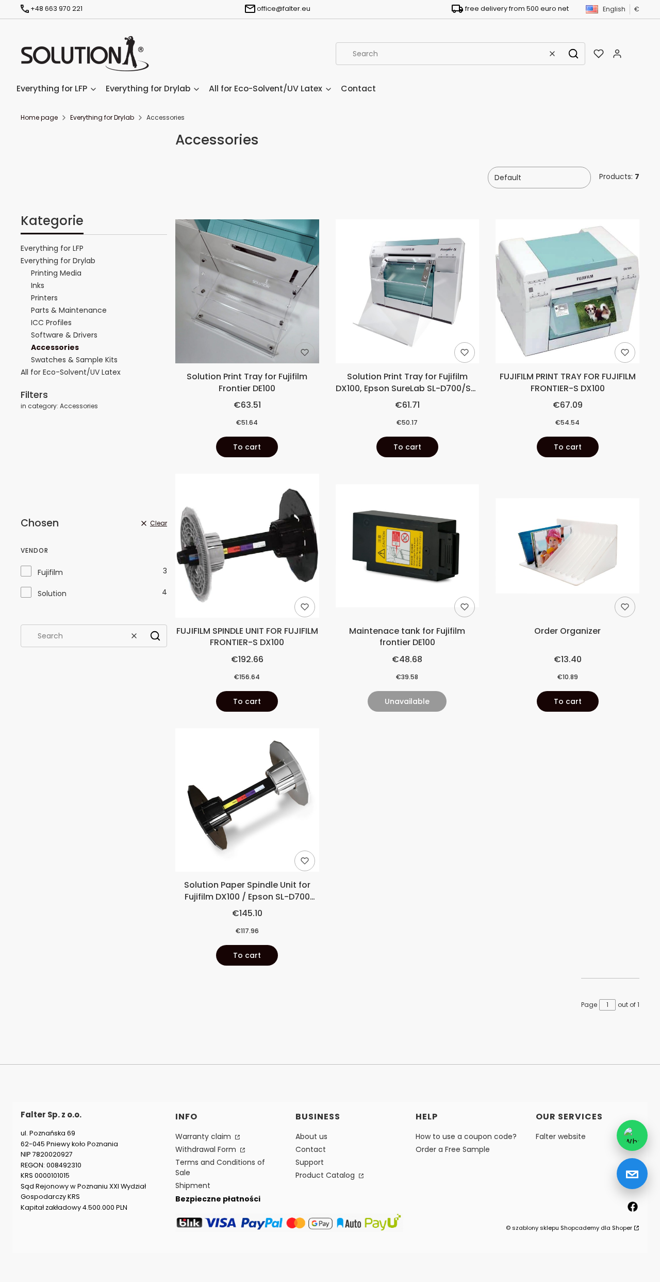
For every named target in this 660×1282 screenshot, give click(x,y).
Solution (52, 593)
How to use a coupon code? (466, 1136)
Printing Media (56, 273)
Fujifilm (50, 572)
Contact (310, 1149)
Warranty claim (204, 1136)
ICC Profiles (51, 322)
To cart (247, 447)
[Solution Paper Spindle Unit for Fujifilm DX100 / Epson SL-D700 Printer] (247, 802)
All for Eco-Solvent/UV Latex (71, 372)
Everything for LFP (52, 248)
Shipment (192, 1185)
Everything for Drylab (102, 117)
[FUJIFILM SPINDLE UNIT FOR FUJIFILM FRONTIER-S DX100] (247, 547)
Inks (37, 285)
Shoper (622, 1228)
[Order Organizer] (567, 548)
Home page (39, 117)
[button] (573, 53)
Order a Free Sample (453, 1149)
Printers (44, 298)
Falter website (561, 1136)
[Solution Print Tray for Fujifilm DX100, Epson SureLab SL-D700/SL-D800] (408, 293)
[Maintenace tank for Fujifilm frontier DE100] (408, 547)
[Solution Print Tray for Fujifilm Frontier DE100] (247, 293)
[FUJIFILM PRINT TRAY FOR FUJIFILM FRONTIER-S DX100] (567, 293)
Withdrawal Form (206, 1149)
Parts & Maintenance (69, 310)
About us (311, 1136)
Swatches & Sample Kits (74, 360)
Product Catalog (326, 1175)
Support (309, 1162)
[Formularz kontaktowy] (632, 1173)
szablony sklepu (535, 1228)
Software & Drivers (64, 335)
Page (589, 1004)
